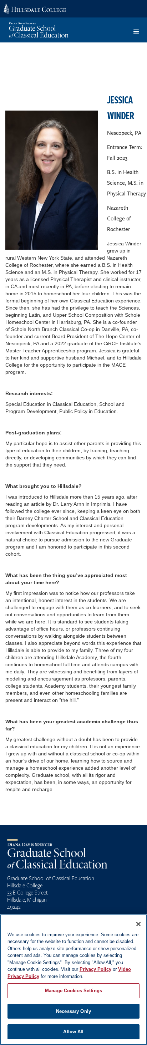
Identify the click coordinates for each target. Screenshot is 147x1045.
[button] (136, 31)
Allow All (73, 1031)
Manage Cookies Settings (73, 990)
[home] (41, 30)
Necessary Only (73, 1011)
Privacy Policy (95, 969)
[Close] (138, 924)
